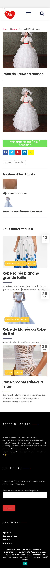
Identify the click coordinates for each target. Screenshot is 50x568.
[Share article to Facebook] (5, 152)
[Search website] (42, 13)
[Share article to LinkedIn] (24, 152)
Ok (25, 563)
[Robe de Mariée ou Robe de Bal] (10, 206)
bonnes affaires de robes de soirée (19, 449)
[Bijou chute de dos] (10, 188)
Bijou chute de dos (15, 193)
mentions (7, 543)
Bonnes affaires (10, 536)
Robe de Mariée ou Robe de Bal (22, 211)
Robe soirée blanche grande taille (21, 275)
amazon (8, 162)
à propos (7, 532)
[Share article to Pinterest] (18, 152)
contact (7, 539)
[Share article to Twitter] (12, 152)
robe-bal (19, 162)
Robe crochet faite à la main (23, 384)
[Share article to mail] (31, 152)
